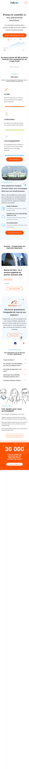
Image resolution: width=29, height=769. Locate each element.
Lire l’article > (8, 278)
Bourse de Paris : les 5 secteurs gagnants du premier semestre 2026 (13, 272)
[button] (3, 3)
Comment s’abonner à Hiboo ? (12, 380)
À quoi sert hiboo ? (9, 360)
